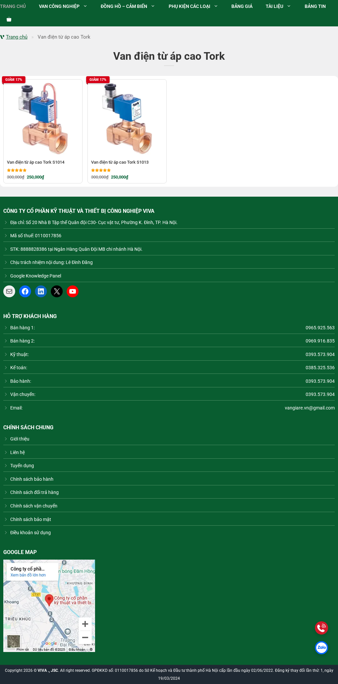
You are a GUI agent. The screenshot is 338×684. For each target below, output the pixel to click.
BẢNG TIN (315, 6)
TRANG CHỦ (13, 6)
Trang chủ (16, 37)
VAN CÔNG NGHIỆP (59, 6)
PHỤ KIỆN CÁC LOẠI (189, 6)
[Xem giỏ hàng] (5, 19)
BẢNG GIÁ (242, 6)
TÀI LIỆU (274, 6)
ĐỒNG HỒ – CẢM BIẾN (124, 6)
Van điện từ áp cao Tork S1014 (35, 162)
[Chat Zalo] (321, 647)
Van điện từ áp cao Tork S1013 (120, 162)
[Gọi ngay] (321, 628)
